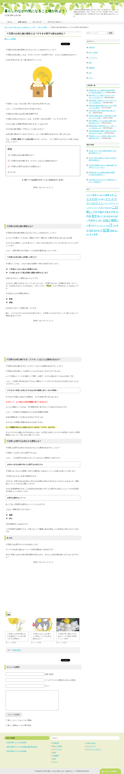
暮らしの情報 (10, 39)
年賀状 (91, 220)
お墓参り (94, 195)
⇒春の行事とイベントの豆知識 (16, 742)
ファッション (93, 57)
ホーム (10, 22)
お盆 (112, 195)
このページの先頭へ (110, 771)
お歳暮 (106, 195)
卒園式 (101, 212)
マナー (91, 78)
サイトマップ (37, 22)
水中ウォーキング (98, 226)
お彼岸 (101, 195)
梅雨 (114, 220)
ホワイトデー (93, 208)
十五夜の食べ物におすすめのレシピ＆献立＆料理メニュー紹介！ (67, 636)
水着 (107, 226)
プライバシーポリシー (54, 22)
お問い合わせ (22, 22)
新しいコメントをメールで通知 (19, 720)
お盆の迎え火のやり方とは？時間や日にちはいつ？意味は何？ (102, 181)
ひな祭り (101, 199)
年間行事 (92, 47)
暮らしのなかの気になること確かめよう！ (36, 11)
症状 (106, 230)
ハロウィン (97, 203)
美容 (90, 63)
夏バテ (100, 216)
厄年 (113, 212)
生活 (90, 73)
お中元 (88, 195)
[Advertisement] (43, 206)
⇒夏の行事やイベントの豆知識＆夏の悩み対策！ (22, 747)
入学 (95, 212)
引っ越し (99, 221)
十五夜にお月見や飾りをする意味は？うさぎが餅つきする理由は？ (16, 636)
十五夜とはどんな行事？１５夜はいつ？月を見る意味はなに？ (42, 636)
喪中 (94, 216)
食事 (95, 234)
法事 (114, 226)
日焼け (107, 220)
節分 (87, 234)
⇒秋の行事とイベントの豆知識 (16, 751)
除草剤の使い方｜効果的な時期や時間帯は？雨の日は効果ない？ (102, 174)
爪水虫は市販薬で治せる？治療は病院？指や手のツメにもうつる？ (102, 166)
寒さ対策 (107, 216)
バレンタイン (110, 203)
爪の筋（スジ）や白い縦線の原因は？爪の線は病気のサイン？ (102, 152)
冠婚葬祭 (92, 68)
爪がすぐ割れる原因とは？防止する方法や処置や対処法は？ (102, 159)
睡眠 (112, 231)
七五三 (101, 208)
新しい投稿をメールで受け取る (19, 725)
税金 (116, 231)
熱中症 (97, 231)
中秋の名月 (16, 650)
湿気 (91, 230)
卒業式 (108, 212)
